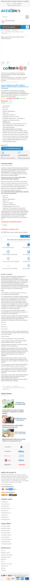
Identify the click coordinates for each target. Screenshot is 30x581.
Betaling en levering (5, 552)
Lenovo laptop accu (5, 504)
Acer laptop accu (5, 517)
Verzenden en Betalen (17, 3)
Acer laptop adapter (5, 526)
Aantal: (3, 145)
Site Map (3, 568)
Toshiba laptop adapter (6, 543)
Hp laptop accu (4, 501)
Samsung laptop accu (6, 508)
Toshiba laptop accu (5, 519)
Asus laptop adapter (5, 532)
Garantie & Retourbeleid (6, 555)
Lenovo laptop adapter (6, 539)
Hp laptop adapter (5, 537)
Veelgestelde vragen (5, 557)
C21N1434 (16, 116)
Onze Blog (3, 570)
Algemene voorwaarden (6, 563)
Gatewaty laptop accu (6, 512)
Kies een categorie (10, 27)
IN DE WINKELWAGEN (13, 148)
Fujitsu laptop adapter (6, 535)
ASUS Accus (15, 30)
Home (2, 30)
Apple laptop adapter (6, 528)
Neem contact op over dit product (10, 81)
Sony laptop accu (5, 506)
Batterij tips (3, 559)
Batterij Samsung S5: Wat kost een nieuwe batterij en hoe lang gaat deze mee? (13, 440)
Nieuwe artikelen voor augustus (14, 5)
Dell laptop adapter (5, 530)
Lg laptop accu (4, 515)
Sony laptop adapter (5, 541)
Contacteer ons (4, 566)
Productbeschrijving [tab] (6, 163)
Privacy (2, 561)
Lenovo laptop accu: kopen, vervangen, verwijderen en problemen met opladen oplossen (13, 411)
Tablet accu (7, 30)
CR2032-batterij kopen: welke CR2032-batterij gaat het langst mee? (12, 426)
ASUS (6, 107)
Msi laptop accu (4, 510)
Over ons (9, 3)
